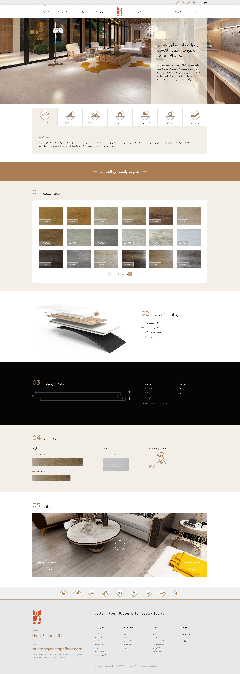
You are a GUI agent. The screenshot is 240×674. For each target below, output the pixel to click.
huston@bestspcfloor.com (57, 649)
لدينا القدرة (99, 634)
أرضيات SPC (129, 627)
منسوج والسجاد (129, 648)
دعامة (155, 627)
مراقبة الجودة (99, 637)
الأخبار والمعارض (100, 655)
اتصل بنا (185, 641)
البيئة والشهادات (158, 644)
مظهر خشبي (128, 641)
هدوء (125, 651)
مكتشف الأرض (158, 651)
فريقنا (97, 641)
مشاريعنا (98, 648)
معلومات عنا (99, 627)
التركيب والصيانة (158, 641)
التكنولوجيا (156, 648)
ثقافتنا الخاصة (99, 644)
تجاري (126, 634)
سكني (126, 637)
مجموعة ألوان (157, 634)
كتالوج (155, 637)
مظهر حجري (128, 644)
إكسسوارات (186, 634)
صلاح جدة (185, 627)
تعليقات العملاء (100, 651)
